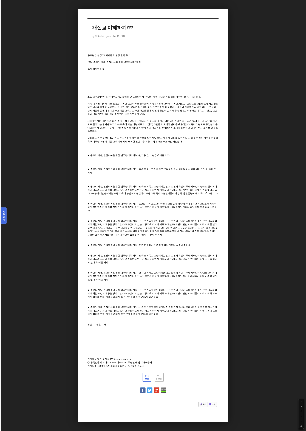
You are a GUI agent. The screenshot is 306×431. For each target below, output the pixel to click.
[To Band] (163, 388)
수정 (204, 404)
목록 (4, 215)
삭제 (213, 404)
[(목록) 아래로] (301, 421)
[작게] (301, 411)
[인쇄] (301, 426)
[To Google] (156, 388)
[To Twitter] (149, 388)
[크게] (301, 406)
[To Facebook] (143, 388)
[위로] (301, 416)
